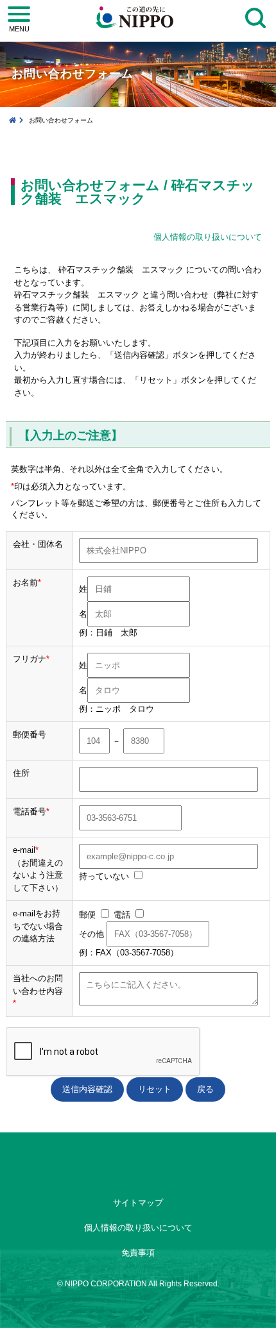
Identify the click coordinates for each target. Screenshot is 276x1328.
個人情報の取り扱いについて (207, 237)
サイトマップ (138, 1202)
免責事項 (138, 1252)
